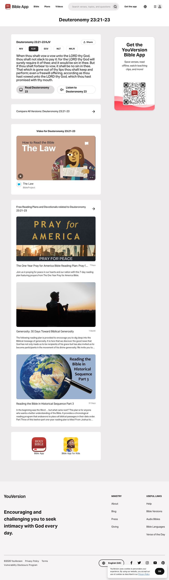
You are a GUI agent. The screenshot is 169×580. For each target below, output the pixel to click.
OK (159, 571)
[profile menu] (157, 6)
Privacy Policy (32, 561)
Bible (36, 6)
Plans (47, 6)
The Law (31, 183)
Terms (45, 561)
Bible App (39, 453)
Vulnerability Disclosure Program (20, 565)
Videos (59, 6)
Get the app (130, 6)
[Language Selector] (145, 6)
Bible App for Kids (71, 453)
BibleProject (29, 187)
